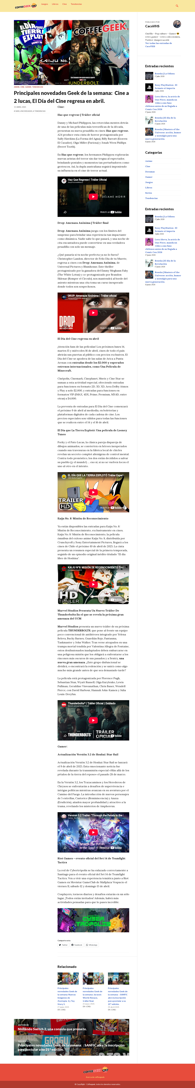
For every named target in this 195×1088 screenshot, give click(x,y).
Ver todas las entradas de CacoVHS (158, 45)
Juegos (44, 4)
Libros (55, 4)
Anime (17, 87)
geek (17, 111)
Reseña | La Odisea (165, 73)
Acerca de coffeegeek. (95, 1077)
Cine (64, 4)
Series (148, 193)
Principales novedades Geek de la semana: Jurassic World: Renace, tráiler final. (92, 994)
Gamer (28, 87)
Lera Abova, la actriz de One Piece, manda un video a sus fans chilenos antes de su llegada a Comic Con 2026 (162, 103)
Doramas (150, 171)
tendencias (40, 111)
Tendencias (76, 4)
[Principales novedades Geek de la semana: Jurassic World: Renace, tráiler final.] (93, 979)
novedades (27, 111)
